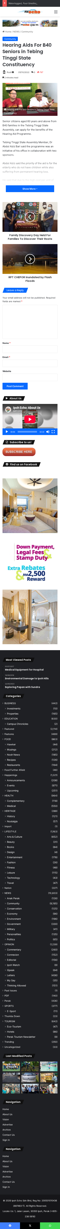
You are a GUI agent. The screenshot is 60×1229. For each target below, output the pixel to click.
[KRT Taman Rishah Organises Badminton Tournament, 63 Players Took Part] (49, 1066)
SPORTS (9, 1006)
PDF (6, 995)
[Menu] (56, 13)
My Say (11, 980)
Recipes (11, 759)
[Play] (6, 431)
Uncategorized (12, 1047)
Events (10, 785)
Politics (11, 939)
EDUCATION (11, 718)
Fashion (11, 862)
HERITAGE (10, 811)
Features (9, 734)
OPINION (9, 944)
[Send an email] (13, 72)
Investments (13, 708)
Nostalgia (12, 821)
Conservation (14, 908)
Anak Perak (13, 898)
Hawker (11, 744)
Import (8, 826)
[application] (30, 419)
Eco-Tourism (14, 1026)
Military (11, 929)
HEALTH (8, 795)
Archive (6, 1129)
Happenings (10, 775)
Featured (9, 729)
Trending (9, 1042)
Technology (13, 877)
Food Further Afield (14, 770)
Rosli (9, 72)
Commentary (14, 949)
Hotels (10, 1031)
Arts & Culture (14, 836)
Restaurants (13, 765)
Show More (29, 188)
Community (27, 31)
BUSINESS (10, 703)
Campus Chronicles (17, 723)
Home (7, 31)
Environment (14, 918)
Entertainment (14, 857)
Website (6, 371)
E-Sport (11, 1011)
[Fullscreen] (53, 431)
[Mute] (48, 431)
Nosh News (13, 754)
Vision (5, 1119)
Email (6, 357)
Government (14, 924)
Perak (7, 1000)
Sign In (6, 1140)
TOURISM (9, 1021)
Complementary (15, 800)
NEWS (16, 31)
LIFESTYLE (10, 831)
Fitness (11, 867)
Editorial (11, 959)
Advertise (7, 1124)
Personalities (14, 934)
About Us (7, 1114)
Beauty (11, 841)
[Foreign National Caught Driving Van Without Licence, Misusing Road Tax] (30, 1077)
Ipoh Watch (13, 965)
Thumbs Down (12, 1016)
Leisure (11, 872)
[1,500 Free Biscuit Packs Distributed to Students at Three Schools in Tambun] (49, 1088)
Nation (8, 888)
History (11, 816)
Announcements (16, 780)
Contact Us (8, 1135)
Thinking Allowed (16, 985)
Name (6, 343)
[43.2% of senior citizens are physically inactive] (49, 1077)
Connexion (13, 954)
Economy (12, 913)
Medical (11, 806)
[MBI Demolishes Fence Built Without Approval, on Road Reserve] (30, 1066)
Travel (10, 882)
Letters (11, 975)
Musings (11, 749)
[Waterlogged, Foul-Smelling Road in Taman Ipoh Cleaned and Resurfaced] (11, 1077)
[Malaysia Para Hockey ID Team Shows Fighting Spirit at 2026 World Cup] (11, 1066)
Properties (12, 713)
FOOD (7, 739)
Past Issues (10, 990)
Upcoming (12, 790)
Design (10, 852)
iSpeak (10, 970)
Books (10, 847)
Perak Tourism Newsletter (21, 1036)
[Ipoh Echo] (30, 11)
